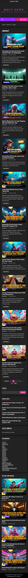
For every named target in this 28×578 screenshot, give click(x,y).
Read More (6, 65)
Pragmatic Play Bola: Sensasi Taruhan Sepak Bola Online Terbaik (14, 76)
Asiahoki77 (5, 444)
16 (11, 383)
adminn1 (5, 54)
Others (5, 47)
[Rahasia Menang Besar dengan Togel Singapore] (14, 558)
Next (15, 383)
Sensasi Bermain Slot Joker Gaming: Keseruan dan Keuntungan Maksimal (14, 318)
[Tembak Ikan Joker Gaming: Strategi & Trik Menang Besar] (14, 487)
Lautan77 (4, 449)
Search (4, 388)
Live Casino (6, 516)
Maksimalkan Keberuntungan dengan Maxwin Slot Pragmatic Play (14, 215)
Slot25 (4, 447)
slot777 (4, 442)
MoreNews (10, 576)
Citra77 (4, 451)
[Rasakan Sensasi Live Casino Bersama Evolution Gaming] (14, 510)
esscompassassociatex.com (9, 468)
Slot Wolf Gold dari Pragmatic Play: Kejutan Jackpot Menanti (14, 353)
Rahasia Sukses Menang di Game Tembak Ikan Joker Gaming (14, 250)
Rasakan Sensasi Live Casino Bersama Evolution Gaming (13, 521)
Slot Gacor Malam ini (7, 464)
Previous (6, 381)
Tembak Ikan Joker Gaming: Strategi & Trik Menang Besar (12, 497)
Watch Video (23, 19)
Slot (5, 185)
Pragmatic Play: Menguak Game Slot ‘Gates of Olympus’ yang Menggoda (13, 413)
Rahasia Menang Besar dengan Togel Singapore (14, 417)
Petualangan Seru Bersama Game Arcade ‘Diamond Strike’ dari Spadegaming (14, 41)
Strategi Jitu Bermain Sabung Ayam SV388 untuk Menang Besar (14, 283)
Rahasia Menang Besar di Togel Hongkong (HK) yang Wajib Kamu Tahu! (14, 111)
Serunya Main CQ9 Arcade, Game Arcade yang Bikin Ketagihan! (14, 146)
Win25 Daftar (5, 470)
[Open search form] (12, 19)
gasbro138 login (6, 463)
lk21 (3, 445)
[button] (2, 19)
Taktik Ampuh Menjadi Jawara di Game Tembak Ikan (14, 180)
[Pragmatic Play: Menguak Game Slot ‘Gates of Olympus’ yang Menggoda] (14, 534)
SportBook (6, 82)
